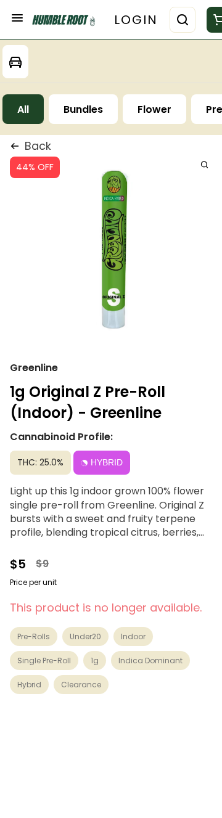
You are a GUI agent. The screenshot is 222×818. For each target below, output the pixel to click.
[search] (204, 164)
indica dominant (150, 660)
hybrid (29, 684)
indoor (133, 636)
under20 (85, 636)
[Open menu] (17, 17)
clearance (81, 684)
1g (95, 660)
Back (38, 145)
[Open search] (182, 19)
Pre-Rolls (33, 636)
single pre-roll (44, 660)
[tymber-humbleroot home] (67, 20)
